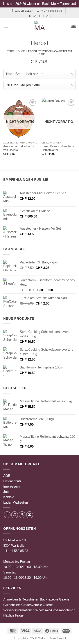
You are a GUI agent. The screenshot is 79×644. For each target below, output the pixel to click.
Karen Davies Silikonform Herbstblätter (58, 148)
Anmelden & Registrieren (21, 599)
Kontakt (8, 497)
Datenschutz (12, 481)
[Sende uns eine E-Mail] (29, 514)
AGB (6, 475)
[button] (5, 26)
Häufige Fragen (14, 615)
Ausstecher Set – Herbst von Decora (19, 148)
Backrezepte (49, 599)
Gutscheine (11, 605)
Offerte (48, 605)
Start (10, 51)
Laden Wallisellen (15, 502)
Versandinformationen (18, 610)
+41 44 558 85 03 (15, 551)
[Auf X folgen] (22, 514)
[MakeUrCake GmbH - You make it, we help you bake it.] (39, 26)
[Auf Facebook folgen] (7, 514)
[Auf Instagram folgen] (14, 514)
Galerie (64, 599)
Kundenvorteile (31, 605)
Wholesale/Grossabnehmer (55, 610)
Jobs (6, 491)
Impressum (11, 486)
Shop (21, 51)
